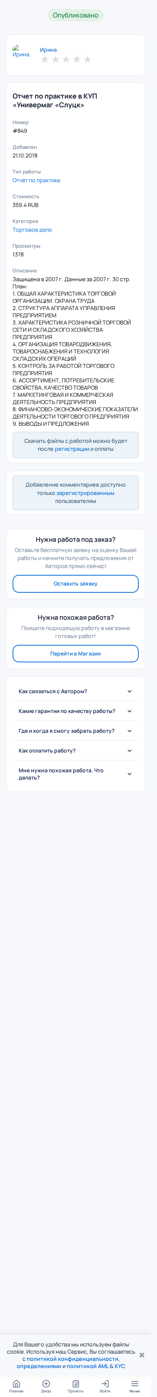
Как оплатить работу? (47, 750)
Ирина (48, 49)
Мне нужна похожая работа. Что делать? (61, 774)
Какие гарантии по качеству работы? (67, 710)
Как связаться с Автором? (53, 691)
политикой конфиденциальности (73, 1358)
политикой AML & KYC (96, 1366)
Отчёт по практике (36, 180)
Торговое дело (32, 229)
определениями (39, 1366)
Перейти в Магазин (75, 653)
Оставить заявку (76, 583)
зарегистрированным (85, 492)
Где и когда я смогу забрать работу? (67, 730)
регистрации (72, 448)
